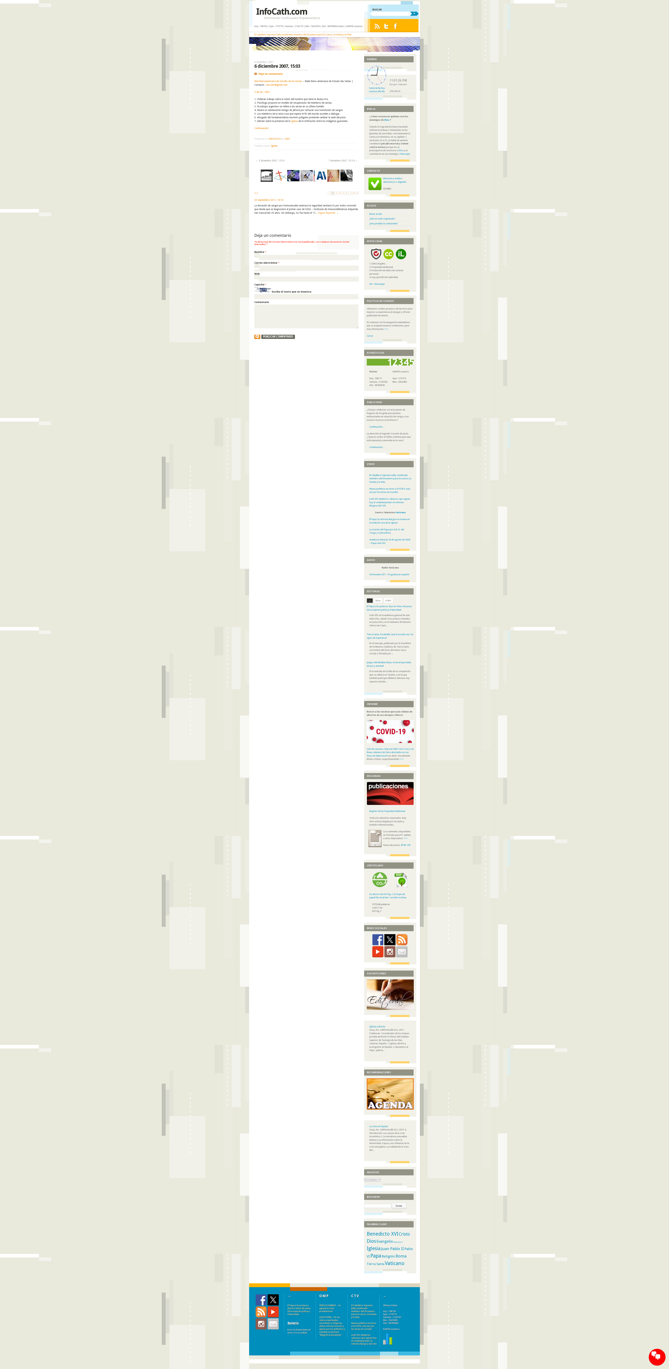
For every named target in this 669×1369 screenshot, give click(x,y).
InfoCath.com (281, 11)
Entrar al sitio (375, 214)
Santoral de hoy (377, 88)
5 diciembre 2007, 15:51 (270, 160)
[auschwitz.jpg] (266, 181)
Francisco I (398, 1242)
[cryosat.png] (306, 181)
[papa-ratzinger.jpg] (333, 181)
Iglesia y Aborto (377, 1026)
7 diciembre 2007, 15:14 (343, 160)
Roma (401, 1256)
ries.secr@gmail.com (276, 84)
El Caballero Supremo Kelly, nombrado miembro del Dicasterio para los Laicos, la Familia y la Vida (302, 34)
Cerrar (370, 336)
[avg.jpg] (320, 181)
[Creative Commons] (388, 260)
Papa (375, 1256)
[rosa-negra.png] (346, 181)
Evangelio (384, 1241)
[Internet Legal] (402, 260)
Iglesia (294, 121)
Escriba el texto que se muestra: (292, 291)
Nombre (260, 252)
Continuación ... (377, 426)
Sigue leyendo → (324, 212)
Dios (386, 120)
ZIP (409, 845)
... (392, 625)
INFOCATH (275, 138)
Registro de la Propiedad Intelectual (387, 811)
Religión (388, 1256)
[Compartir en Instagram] (389, 951)
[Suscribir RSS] (401, 939)
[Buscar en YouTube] (377, 951)
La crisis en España (378, 1126)
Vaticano (400, 512)
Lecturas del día (377, 91)
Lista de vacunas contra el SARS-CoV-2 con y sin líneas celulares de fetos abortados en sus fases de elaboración (390, 752)
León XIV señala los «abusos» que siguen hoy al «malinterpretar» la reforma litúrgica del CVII (389, 502)
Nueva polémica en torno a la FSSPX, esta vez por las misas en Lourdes (363, 1326)
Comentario (261, 302)
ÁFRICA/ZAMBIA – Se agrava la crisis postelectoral (330, 1308)
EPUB (403, 845)
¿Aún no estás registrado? (382, 218)
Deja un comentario (271, 73)
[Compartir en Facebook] (377, 939)
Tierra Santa (375, 1264)
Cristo (404, 1234)
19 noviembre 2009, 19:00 (268, 200)
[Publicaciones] (390, 804)
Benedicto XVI (382, 1234)
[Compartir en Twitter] (389, 939)
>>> (386, 329)
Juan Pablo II (392, 1248)
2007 (287, 138)
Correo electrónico (266, 262)
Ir (414, 13)
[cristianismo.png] (280, 181)
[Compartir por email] (401, 951)
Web (257, 273)
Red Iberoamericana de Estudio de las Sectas (278, 81)
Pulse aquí (405, 154)
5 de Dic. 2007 (262, 92)
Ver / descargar (377, 284)
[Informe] (387, 1344)
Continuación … (263, 128)
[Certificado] (379, 886)
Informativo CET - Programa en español (389, 574)
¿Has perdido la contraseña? (383, 223)
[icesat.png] (293, 181)
